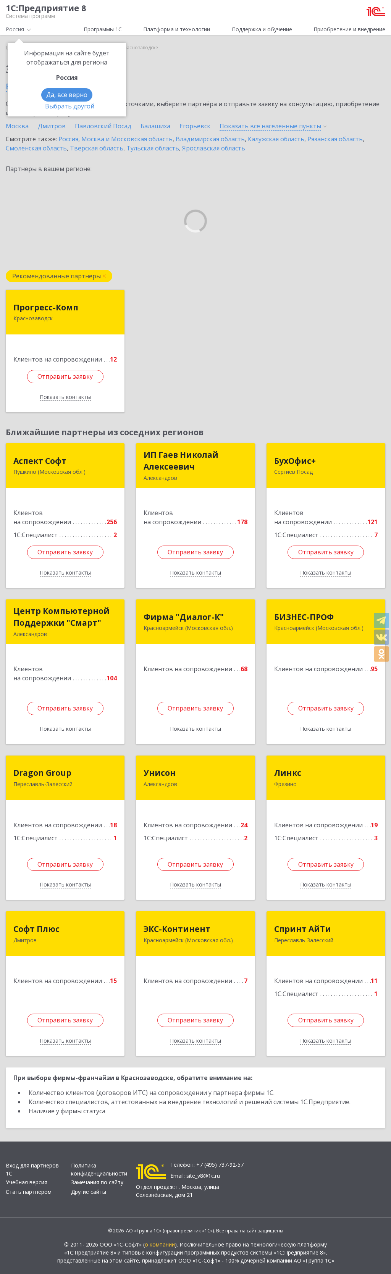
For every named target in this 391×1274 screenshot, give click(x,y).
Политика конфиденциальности (99, 1169)
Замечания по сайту (97, 1182)
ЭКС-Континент (177, 929)
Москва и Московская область (127, 139)
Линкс (287, 772)
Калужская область (276, 139)
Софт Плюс (36, 929)
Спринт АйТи (302, 929)
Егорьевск (194, 126)
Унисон (160, 772)
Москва (17, 126)
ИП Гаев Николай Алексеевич (181, 460)
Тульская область (152, 148)
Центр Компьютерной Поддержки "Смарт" (61, 617)
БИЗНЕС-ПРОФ (304, 617)
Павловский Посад (103, 126)
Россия (68, 139)
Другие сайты (88, 1191)
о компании (160, 1244)
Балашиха (155, 126)
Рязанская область (335, 139)
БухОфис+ (295, 460)
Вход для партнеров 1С (32, 1169)
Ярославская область (213, 148)
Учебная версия (26, 1182)
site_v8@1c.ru (203, 1175)
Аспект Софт (39, 460)
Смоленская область (36, 148)
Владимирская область (210, 139)
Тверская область (96, 148)
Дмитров (52, 126)
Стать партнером (29, 1191)
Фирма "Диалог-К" (184, 617)
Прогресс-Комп (45, 307)
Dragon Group (42, 772)
